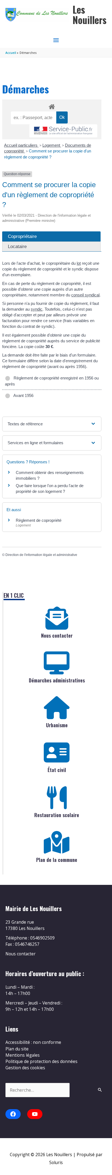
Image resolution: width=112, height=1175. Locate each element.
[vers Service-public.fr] (63, 131)
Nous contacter (57, 635)
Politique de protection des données (41, 1061)
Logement (51, 145)
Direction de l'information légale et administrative (41, 555)
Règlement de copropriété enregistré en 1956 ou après (52, 381)
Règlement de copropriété (38, 520)
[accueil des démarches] (51, 105)
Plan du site (17, 1049)
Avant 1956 (22, 395)
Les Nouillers (90, 14)
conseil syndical (85, 295)
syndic (36, 309)
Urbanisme (57, 725)
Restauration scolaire (56, 814)
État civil (57, 769)
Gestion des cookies (25, 1068)
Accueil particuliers (21, 145)
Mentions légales (22, 1055)
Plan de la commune (56, 859)
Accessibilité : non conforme (33, 1042)
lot (79, 263)
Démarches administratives (57, 680)
